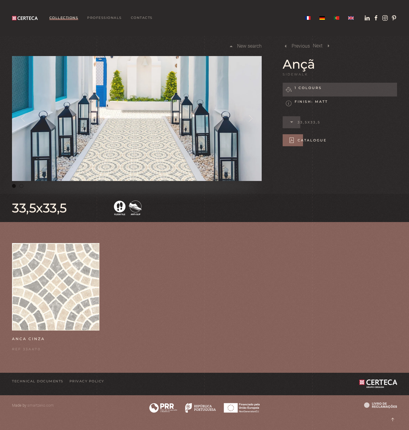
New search (249, 46)
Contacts (142, 18)
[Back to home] (26, 18)
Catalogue (312, 140)
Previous (301, 46)
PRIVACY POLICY (86, 381)
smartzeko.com (40, 405)
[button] (23, 118)
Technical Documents (37, 381)
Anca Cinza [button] (28, 339)
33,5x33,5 (309, 122)
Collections (63, 18)
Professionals (104, 18)
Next (317, 46)
